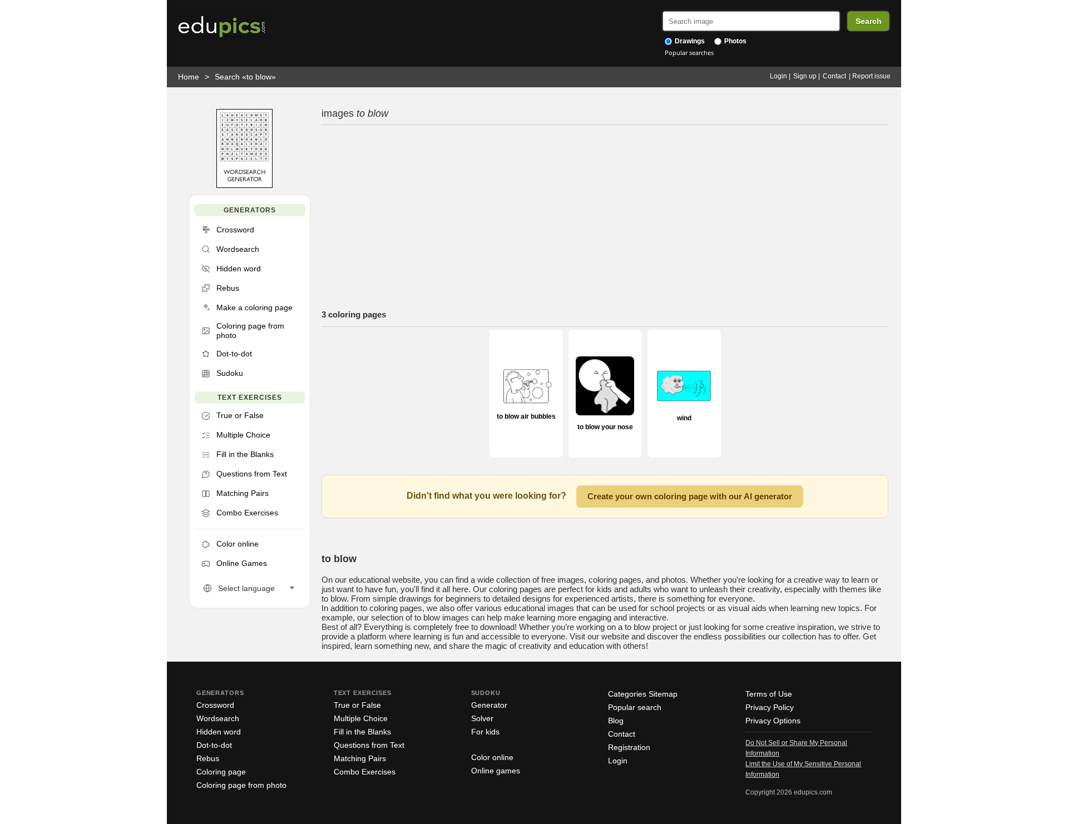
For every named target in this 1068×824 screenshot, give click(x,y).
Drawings (689, 41)
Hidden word (218, 731)
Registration (629, 747)
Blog (616, 720)
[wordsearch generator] (244, 185)
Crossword (215, 705)
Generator (489, 705)
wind (684, 418)
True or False (357, 705)
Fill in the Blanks (362, 731)
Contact (834, 76)
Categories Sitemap (643, 693)
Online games (495, 770)
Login (778, 76)
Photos (734, 41)
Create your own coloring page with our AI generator (689, 496)
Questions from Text (369, 745)
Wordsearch (217, 718)
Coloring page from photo (241, 785)
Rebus (207, 758)
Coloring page (221, 771)
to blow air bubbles (526, 416)
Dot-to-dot (214, 745)
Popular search (634, 707)
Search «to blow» (245, 76)
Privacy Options (772, 720)
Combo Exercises (364, 771)
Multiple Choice (361, 718)
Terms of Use (768, 693)
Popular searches (689, 52)
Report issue (871, 76)
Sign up (805, 76)
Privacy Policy (769, 707)
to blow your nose (605, 427)
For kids (485, 731)
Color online (492, 757)
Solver (482, 718)
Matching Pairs (360, 758)
